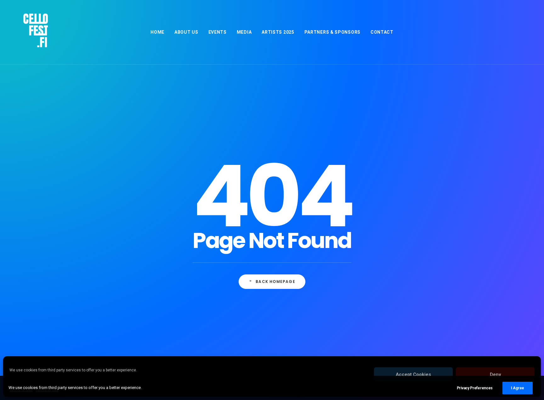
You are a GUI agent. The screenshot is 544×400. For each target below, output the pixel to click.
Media (244, 32)
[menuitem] (157, 32)
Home (157, 32)
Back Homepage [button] (275, 281)
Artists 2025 (278, 32)
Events (217, 32)
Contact (382, 32)
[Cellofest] (34, 32)
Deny (495, 374)
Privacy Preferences (475, 388)
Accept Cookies (413, 374)
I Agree (517, 388)
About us (186, 32)
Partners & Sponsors (332, 32)
